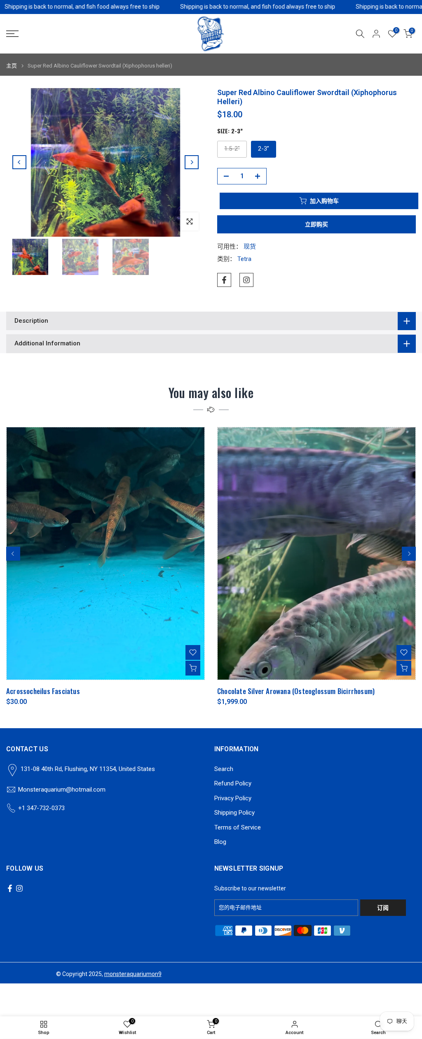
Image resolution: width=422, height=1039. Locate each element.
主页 (11, 65)
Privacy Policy (232, 798)
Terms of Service (237, 827)
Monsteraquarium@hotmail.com (62, 789)
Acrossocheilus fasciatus (43, 691)
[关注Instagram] (246, 280)
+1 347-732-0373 (41, 808)
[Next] (192, 162)
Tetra (244, 259)
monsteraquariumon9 (133, 974)
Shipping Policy (234, 812)
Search (223, 769)
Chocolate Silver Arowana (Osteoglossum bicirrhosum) (296, 691)
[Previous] (19, 162)
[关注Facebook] (224, 280)
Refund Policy (232, 783)
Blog (220, 842)
